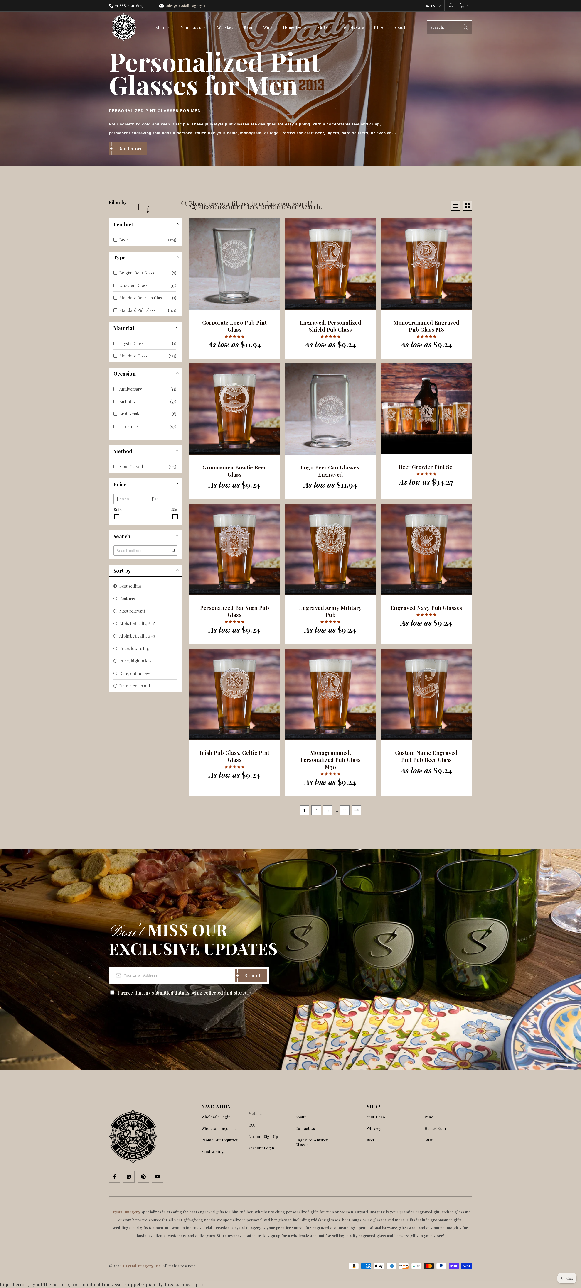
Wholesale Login (216, 1116)
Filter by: (118, 202)
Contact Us (305, 1128)
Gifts (429, 1140)
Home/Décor (436, 1128)
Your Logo (376, 1116)
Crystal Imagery (125, 1212)
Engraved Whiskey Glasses (311, 1142)
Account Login (261, 1148)
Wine (429, 1116)
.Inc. (157, 1266)
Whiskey (374, 1128)
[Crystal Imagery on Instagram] (129, 1177)
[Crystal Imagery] (123, 27)
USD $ (429, 5)
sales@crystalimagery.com (187, 5)
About (300, 1116)
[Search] (465, 27)
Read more (130, 148)
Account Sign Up (263, 1136)
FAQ (252, 1125)
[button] (163, 27)
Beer (371, 1140)
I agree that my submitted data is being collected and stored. (183, 993)
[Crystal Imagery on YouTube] (157, 1177)
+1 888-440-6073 (129, 5)
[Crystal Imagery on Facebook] (114, 1177)
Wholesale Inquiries (219, 1128)
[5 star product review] (235, 336)
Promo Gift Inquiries (220, 1140)
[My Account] (450, 6)
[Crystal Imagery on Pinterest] (143, 1177)
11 (345, 809)
